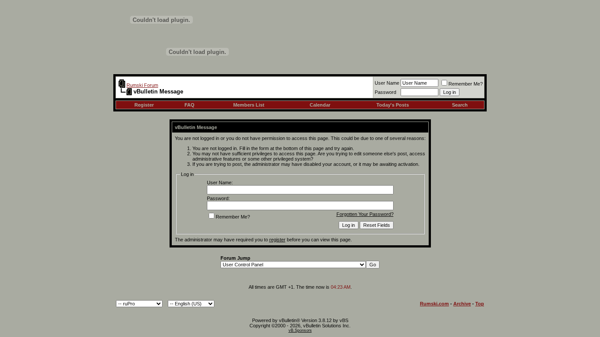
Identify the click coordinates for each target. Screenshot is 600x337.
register (277, 239)
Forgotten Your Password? (365, 214)
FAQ (189, 105)
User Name (387, 83)
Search (460, 105)
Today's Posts (392, 105)
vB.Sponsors (300, 330)
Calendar (320, 105)
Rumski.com (434, 303)
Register (144, 105)
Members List (248, 105)
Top (479, 303)
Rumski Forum (142, 85)
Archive (462, 303)
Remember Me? (465, 83)
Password (385, 92)
